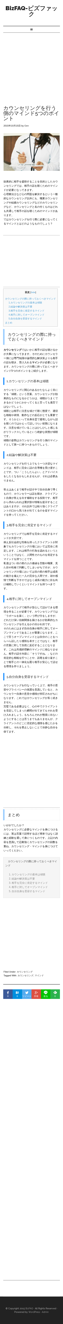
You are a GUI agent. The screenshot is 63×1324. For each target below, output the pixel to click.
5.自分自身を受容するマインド (25, 318)
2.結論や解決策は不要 (20, 306)
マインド (39, 975)
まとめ (8, 322)
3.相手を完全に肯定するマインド (26, 310)
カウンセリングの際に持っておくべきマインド (30, 298)
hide (33, 292)
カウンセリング (25, 971)
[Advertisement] (31, 65)
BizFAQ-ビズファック (31, 11)
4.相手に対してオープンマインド (26, 314)
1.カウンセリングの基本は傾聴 (25, 302)
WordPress (34, 1312)
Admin (45, 1312)
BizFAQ (29, 1308)
